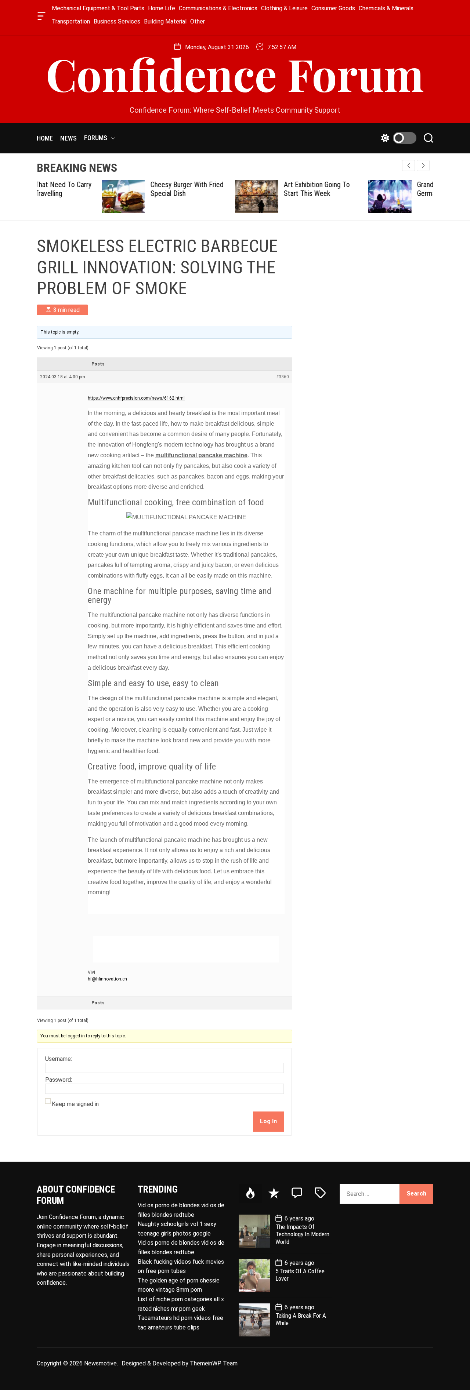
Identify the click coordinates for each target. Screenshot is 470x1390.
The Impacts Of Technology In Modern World (302, 1234)
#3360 (282, 376)
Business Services (117, 21)
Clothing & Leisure (284, 8)
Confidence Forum (235, 73)
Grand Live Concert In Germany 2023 (383, 189)
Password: (58, 1080)
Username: (58, 1059)
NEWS (68, 138)
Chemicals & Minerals (386, 8)
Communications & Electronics (218, 8)
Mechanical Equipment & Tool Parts (98, 8)
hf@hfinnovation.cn (107, 979)
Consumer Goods (333, 8)
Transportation (71, 21)
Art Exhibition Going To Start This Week (252, 189)
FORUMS (96, 138)
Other (197, 21)
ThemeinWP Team (214, 1363)
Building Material (165, 21)
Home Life (161, 8)
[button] (423, 165)
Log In (268, 1121)
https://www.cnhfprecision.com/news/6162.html (136, 398)
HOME (45, 138)
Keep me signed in (75, 1104)
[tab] (250, 1193)
